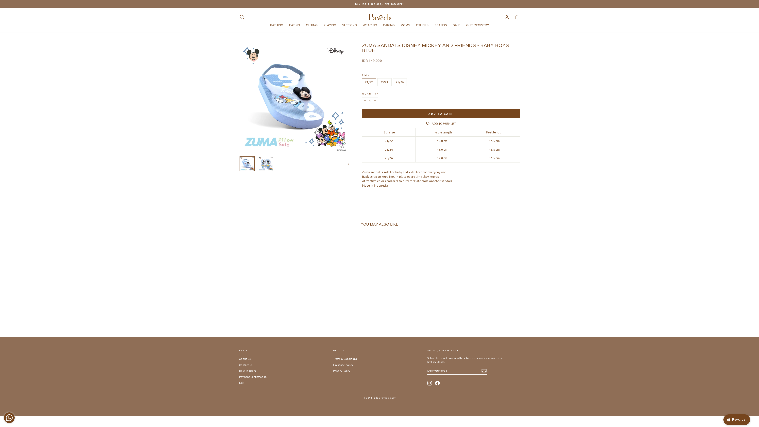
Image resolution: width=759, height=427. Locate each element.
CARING (389, 25)
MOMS (405, 25)
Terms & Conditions (345, 358)
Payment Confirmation (253, 376)
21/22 (369, 82)
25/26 (400, 82)
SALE (456, 25)
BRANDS (440, 25)
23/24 (384, 82)
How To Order (247, 370)
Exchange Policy (343, 365)
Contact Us (246, 365)
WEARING (370, 25)
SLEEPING (349, 25)
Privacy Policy (341, 370)
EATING (294, 25)
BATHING (276, 25)
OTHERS (422, 25)
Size (365, 74)
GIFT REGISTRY (477, 25)
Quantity (370, 93)
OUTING (312, 25)
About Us (245, 358)
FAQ (241, 382)
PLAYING (330, 25)
